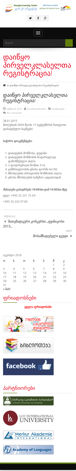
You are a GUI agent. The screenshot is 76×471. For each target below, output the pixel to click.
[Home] (4, 85)
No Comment (14, 112)
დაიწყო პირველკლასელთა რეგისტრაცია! (35, 97)
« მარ (6, 289)
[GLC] (38, 8)
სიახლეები (58, 108)
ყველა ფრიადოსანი (38, 307)
